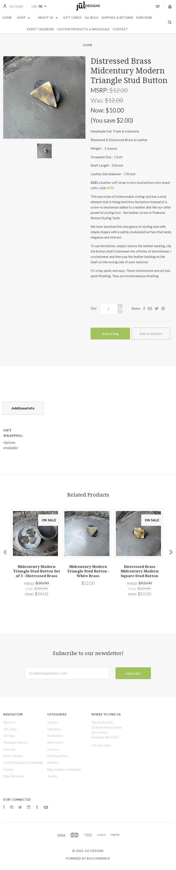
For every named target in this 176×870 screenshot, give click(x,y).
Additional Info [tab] (23, 408)
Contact (120, 29)
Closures (53, 749)
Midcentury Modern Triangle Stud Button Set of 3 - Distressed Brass (36, 571)
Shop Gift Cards (13, 776)
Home (7, 17)
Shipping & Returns (117, 17)
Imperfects (54, 729)
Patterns (53, 762)
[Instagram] (28, 807)
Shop (21, 17)
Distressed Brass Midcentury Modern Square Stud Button (140, 571)
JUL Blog (91, 17)
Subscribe (144, 17)
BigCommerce (98, 858)
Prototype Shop (57, 756)
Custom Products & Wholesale (83, 29)
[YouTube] (46, 807)
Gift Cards (72, 17)
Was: (98, 100)
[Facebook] (4, 807)
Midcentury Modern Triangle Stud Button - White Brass (88, 571)
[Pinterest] (11, 807)
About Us (46, 17)
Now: (98, 110)
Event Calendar (40, 29)
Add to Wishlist (151, 334)
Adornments (55, 742)
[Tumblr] (37, 807)
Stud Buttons (55, 736)
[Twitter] (20, 807)
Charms (52, 722)
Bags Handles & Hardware (64, 769)
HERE (110, 188)
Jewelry (52, 776)
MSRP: (100, 90)
